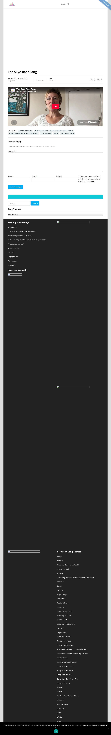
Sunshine (60, 692)
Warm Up (11, 252)
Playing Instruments (64, 641)
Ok (56, 731)
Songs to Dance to (63, 683)
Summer (60, 687)
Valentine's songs (63, 704)
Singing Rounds (13, 257)
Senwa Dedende (13, 248)
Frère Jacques (12, 261)
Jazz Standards (62, 620)
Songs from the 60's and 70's (67, 679)
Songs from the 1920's (65, 666)
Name (11, 176)
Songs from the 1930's (65, 670)
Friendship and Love (64, 616)
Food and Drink (62, 603)
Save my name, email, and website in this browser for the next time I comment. (89, 179)
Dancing (60, 590)
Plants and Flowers (63, 637)
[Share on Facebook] (91, 79)
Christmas (60, 582)
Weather (60, 717)
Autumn (60, 573)
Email (34, 176)
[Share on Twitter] (94, 79)
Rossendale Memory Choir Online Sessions (23, 133)
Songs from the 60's (64, 675)
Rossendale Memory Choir (18, 78)
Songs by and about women (67, 662)
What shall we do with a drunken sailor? (21, 231)
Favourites (60, 599)
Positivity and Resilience (65, 645)
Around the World (25, 131)
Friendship (60, 607)
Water (56, 133)
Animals (60, 561)
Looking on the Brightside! (66, 624)
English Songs (62, 594)
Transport (60, 700)
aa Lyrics (60, 556)
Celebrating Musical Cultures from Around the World (53, 131)
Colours (60, 586)
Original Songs (62, 632)
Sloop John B (12, 227)
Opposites (60, 628)
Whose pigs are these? (16, 244)
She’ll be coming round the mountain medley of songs (27, 240)
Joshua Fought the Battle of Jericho (20, 236)
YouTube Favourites (67, 133)
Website (59, 176)
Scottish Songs (46, 133)
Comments (40, 80)
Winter (59, 721)
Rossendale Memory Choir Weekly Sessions (72, 654)
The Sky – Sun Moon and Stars (68, 696)
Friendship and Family (64, 611)
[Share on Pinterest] (98, 79)
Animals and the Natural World (68, 565)
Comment (12, 151)
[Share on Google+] (101, 79)
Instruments (12, 265)
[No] (108, 729)
